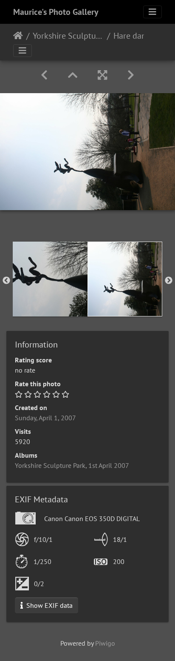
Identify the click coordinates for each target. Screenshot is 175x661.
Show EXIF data (49, 605)
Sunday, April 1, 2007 (45, 417)
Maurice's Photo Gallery (56, 11)
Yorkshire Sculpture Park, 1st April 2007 (68, 35)
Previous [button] (6, 280)
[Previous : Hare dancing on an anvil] (44, 75)
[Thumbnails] (73, 75)
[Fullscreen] (102, 75)
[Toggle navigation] (152, 12)
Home (18, 35)
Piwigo (105, 643)
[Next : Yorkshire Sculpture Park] (130, 75)
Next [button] (168, 280)
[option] (50, 279)
